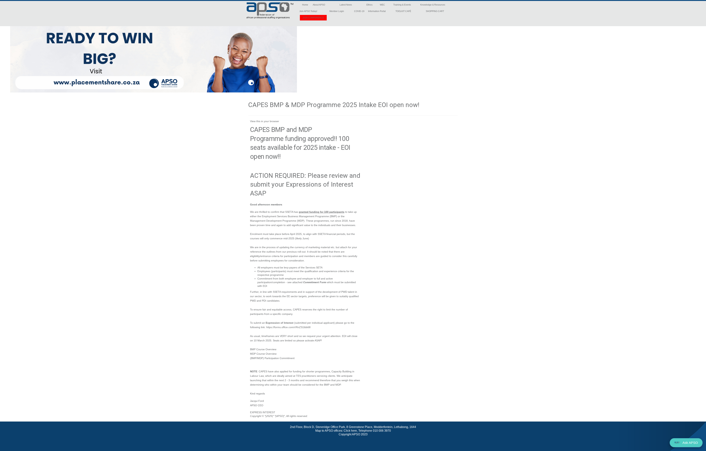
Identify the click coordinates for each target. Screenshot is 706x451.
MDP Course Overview (263, 353)
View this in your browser (264, 121)
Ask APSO (690, 443)
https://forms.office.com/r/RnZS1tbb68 (288, 327)
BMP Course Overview (263, 349)
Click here (350, 430)
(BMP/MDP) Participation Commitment (272, 358)
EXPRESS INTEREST (262, 412)
